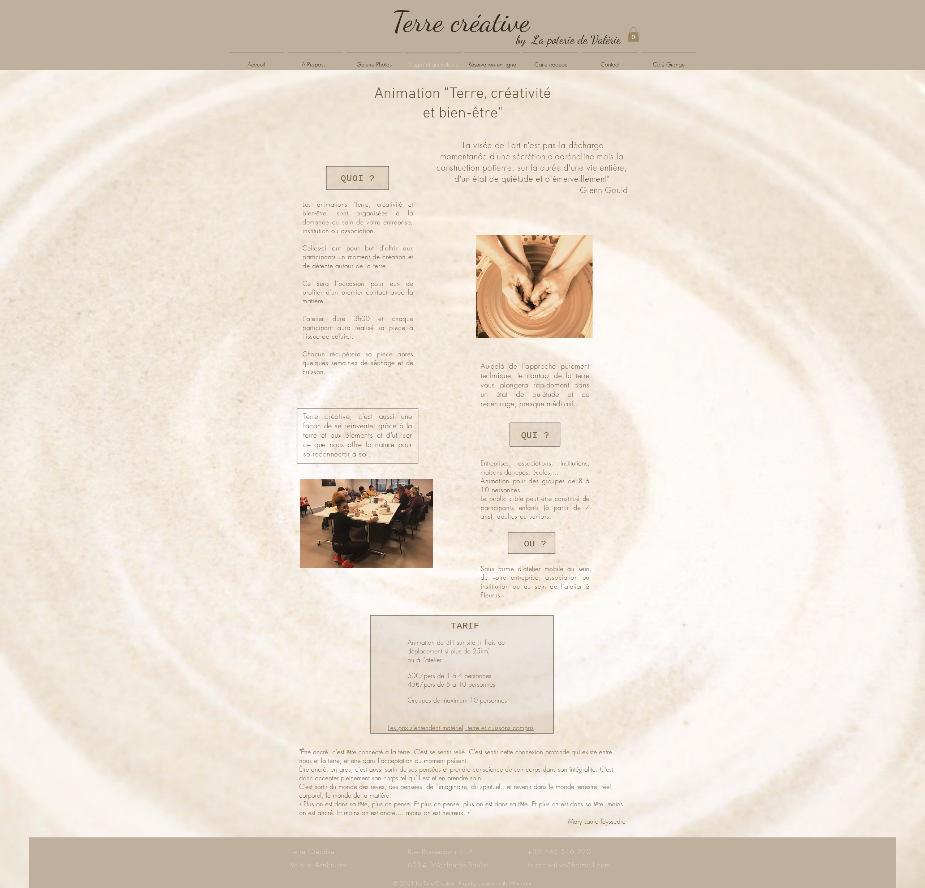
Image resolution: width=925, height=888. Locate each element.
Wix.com (520, 883)
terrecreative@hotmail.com (569, 865)
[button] (633, 34)
